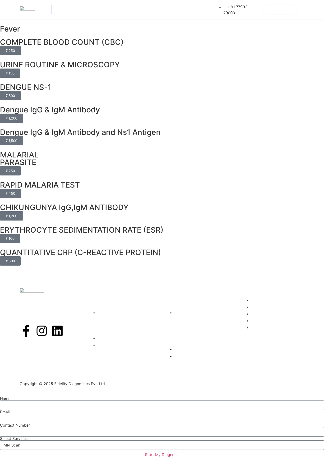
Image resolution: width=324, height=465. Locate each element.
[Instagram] (41, 330)
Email (5, 412)
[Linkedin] (57, 330)
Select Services (14, 438)
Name (5, 399)
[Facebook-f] (26, 330)
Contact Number (15, 425)
